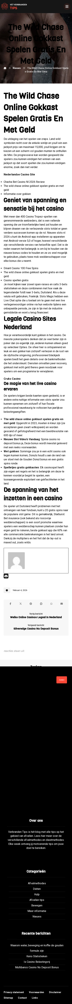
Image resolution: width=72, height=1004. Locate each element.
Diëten (37, 888)
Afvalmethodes (37, 883)
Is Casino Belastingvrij (37, 961)
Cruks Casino (12, 378)
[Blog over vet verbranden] (13, 6)
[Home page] (5, 68)
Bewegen (36, 905)
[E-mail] (6, 577)
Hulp (37, 894)
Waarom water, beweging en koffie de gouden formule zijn (36, 948)
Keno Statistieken (36, 956)
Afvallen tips (36, 900)
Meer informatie (36, 911)
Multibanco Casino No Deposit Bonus (37, 967)
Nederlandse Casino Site (19, 174)
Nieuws (36, 916)
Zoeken (61, 680)
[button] (10, 603)
